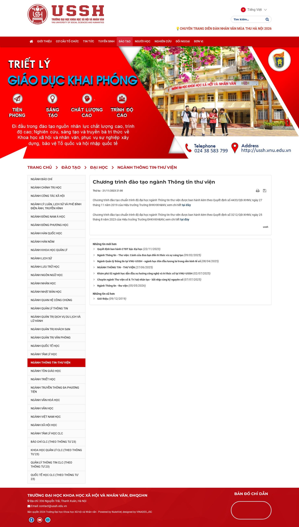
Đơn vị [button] (198, 41)
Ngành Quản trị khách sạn (50, 329)
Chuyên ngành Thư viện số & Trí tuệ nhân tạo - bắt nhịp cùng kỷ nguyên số (140, 279)
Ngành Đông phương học (49, 225)
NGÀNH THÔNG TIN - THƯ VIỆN (116, 267)
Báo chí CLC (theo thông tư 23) (53, 441)
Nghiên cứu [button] (163, 41)
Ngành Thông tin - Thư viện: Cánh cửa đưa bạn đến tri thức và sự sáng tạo (140, 255)
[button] (251, 9)
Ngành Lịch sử (41, 258)
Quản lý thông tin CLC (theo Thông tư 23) (51, 464)
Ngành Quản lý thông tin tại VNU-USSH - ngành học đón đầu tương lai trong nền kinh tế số (149, 261)
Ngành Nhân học (43, 283)
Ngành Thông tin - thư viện (112, 285)
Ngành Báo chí (41, 179)
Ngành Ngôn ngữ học (47, 275)
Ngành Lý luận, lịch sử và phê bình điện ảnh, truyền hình (56, 206)
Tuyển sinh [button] (106, 41)
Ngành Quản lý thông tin (49, 308)
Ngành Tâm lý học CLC (47, 433)
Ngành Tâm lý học (44, 354)
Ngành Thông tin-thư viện (50, 362)
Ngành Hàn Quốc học (46, 233)
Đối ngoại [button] (183, 41)
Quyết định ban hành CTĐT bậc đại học (119, 249)
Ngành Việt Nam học (46, 416)
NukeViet (117, 512)
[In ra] (258, 190)
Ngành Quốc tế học (45, 345)
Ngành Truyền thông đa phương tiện (55, 389)
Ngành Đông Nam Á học (48, 216)
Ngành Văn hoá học (45, 400)
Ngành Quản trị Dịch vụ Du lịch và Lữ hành (56, 318)
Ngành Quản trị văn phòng (51, 337)
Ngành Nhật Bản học (46, 291)
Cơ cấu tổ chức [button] (67, 41)
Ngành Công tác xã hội (48, 195)
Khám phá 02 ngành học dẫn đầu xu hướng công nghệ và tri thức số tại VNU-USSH (144, 273)
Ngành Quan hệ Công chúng (51, 300)
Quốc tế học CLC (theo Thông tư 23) (54, 477)
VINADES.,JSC (144, 512)
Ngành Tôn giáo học (46, 371)
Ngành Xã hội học (44, 425)
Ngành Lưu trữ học (45, 266)
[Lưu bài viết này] (265, 190)
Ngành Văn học (42, 408)
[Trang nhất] (31, 41)
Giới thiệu (102, 298)
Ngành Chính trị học (46, 187)
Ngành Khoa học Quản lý (49, 250)
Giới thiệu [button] (44, 41)
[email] (48, 520)
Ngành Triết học (43, 379)
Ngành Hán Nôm (42, 241)
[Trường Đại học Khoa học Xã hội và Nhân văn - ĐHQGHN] (37, 14)
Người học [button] (142, 41)
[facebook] (31, 520)
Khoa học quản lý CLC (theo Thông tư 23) (56, 452)
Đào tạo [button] (125, 41)
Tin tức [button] (88, 41)
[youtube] (40, 520)
